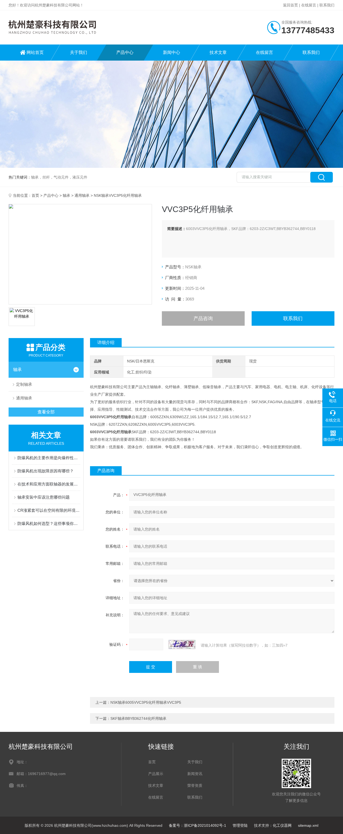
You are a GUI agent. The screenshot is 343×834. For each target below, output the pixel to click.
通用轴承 (82, 195)
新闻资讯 (194, 774)
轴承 (66, 195)
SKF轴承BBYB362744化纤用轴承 (138, 718)
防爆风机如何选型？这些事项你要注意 (48, 523)
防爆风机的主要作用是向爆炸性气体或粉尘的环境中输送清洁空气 (48, 457)
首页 (35, 195)
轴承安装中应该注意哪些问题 (43, 497)
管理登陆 (240, 825)
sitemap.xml (308, 825)
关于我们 (78, 52)
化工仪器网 (282, 825)
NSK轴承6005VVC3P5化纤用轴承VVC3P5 (145, 702)
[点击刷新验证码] (182, 644)
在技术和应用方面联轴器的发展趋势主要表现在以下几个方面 (48, 484)
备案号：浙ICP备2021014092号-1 (197, 825)
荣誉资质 (194, 785)
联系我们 (326, 5)
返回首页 (290, 5)
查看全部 (46, 412)
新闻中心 (171, 52)
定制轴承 (24, 384)
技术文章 (218, 52)
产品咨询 (203, 318)
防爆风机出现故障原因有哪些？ (45, 471)
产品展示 (155, 774)
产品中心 (124, 52)
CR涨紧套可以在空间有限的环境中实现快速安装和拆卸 (48, 510)
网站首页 (35, 52)
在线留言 (308, 5)
